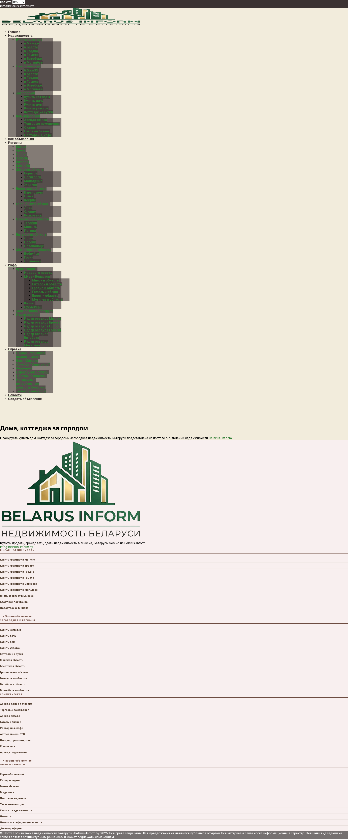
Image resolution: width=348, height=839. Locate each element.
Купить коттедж (10, 629)
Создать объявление (25, 399)
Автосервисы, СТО (12, 734)
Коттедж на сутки (11, 654)
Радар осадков (10, 780)
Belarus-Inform (220, 438)
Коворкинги (8, 746)
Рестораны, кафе (11, 728)
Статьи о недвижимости (16, 810)
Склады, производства (15, 740)
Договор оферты (11, 828)
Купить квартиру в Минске (17, 559)
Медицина (7, 792)
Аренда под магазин (13, 752)
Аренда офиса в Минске (16, 703)
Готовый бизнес (10, 722)
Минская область (11, 660)
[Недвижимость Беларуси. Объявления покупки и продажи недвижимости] (71, 25)
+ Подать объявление (17, 616)
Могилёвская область (14, 690)
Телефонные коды (12, 804)
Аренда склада (10, 715)
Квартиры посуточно (14, 601)
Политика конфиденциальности (21, 822)
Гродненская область (14, 672)
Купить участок (10, 647)
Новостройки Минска (14, 607)
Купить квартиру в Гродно (17, 571)
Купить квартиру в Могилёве (19, 589)
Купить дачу (8, 635)
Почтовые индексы (13, 798)
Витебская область (12, 684)
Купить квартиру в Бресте (17, 565)
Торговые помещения (14, 709)
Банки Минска (9, 786)
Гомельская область (13, 678)
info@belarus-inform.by (17, 6)
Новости (5, 816)
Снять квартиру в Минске (17, 595)
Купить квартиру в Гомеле (17, 577)
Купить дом (7, 641)
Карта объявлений (12, 774)
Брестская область (12, 666)
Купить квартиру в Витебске (18, 583)
